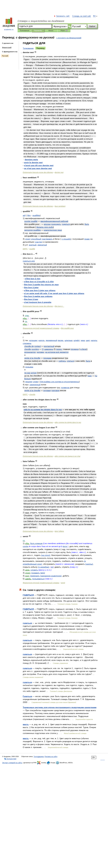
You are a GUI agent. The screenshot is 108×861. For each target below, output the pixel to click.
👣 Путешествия (10, 759)
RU (94, 16)
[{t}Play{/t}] (35, 52)
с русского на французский (68, 38)
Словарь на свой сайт (81, 16)
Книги (51, 31)
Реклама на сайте (51, 756)
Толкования (24, 31)
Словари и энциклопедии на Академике (41, 21)
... (59, 306)
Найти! (92, 26)
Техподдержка (39, 756)
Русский (5, 56)
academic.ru (9, 30)
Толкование (28, 48)
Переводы (38, 31)
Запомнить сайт (63, 16)
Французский (6, 47)
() (45, 555)
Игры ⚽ (64, 31)
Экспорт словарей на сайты (12, 762)
